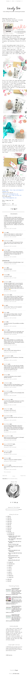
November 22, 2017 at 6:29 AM (10, 246)
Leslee (5, 232)
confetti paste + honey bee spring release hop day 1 (16, 597)
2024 (8, 519)
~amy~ (5, 267)
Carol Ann (6, 364)
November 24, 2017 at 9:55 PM (10, 469)
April (9, 572)
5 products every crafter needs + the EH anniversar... (14, 537)
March (9, 573)
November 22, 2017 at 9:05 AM (10, 326)
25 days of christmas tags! (13, 544)
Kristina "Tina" (7, 408)
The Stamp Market (11, 180)
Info (13, 1)
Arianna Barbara (7, 435)
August (9, 565)
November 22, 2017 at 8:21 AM (10, 301)
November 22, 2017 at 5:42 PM (10, 395)
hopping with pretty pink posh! (14, 560)
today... (9, 548)
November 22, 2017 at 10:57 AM (10, 345)
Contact (18, 1)
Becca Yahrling (7, 391)
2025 (8, 518)
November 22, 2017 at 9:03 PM (10, 420)
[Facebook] (11, 502)
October (10, 562)
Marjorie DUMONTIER (8, 444)
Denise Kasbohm (7, 355)
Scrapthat (6, 250)
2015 (8, 581)
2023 (8, 521)
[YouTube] (17, 502)
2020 (8, 526)
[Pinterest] (13, 502)
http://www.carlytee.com (15, 195)
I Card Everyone (7, 240)
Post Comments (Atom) (12, 478)
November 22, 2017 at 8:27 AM (10, 308)
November (10, 534)
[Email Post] (13, 203)
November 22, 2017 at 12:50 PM (10, 370)
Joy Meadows (6, 382)
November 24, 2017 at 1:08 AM (10, 461)
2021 (8, 524)
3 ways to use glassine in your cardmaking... (14, 551)
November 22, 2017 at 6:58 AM (10, 270)
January (10, 577)
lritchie (5, 338)
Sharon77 (6, 348)
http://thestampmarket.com (9, 197)
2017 (8, 531)
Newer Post (23, 475)
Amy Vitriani (6, 281)
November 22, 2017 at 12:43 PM (10, 360)
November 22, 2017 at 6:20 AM (10, 236)
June (9, 568)
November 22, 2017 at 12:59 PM (10, 379)
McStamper (6, 458)
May (9, 570)
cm (4, 215)
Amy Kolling (6, 465)
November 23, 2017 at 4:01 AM (10, 440)
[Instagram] (15, 502)
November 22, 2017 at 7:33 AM (10, 277)
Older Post (4, 475)
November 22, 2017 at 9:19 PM (10, 432)
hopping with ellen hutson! (13, 555)
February (10, 575)
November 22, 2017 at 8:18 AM (10, 290)
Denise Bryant (6, 424)
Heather (5, 312)
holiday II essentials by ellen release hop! (16, 607)
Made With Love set (11, 48)
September (10, 563)
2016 (8, 579)
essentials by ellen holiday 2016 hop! (15, 615)
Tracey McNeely (7, 415)
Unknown (6, 374)
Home (8, 1)
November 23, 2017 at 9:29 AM (10, 447)
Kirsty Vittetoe (7, 451)
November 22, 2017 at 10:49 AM (10, 334)
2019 (8, 528)
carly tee (14, 8)
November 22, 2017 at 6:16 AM (10, 228)
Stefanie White (7, 294)
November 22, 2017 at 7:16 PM (10, 404)
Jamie (5, 321)
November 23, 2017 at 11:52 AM (10, 454)
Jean (5, 305)
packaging (7, 205)
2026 (8, 516)
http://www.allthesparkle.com (10, 194)
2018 (8, 529)
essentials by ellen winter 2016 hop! (15, 589)
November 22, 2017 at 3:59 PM (10, 387)
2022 (8, 523)
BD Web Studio (16, 673)
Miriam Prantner (7, 399)
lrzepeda (5, 274)
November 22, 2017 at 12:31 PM (10, 352)
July (9, 567)
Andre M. (5, 330)
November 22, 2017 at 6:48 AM (10, 256)
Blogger (16, 670)
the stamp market (13, 205)
